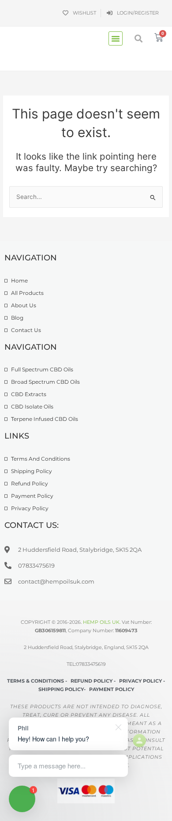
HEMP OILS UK (101, 622)
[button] (115, 38)
